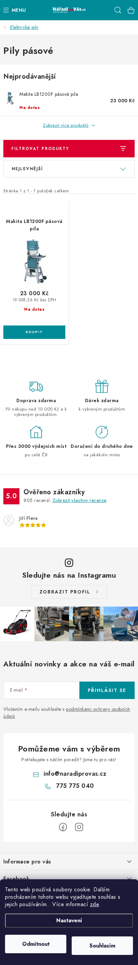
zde (94, 904)
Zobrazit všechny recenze (80, 500)
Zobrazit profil (65, 591)
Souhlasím (102, 946)
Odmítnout (36, 944)
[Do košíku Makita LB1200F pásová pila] (34, 332)
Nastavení (69, 920)
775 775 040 (75, 785)
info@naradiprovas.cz (75, 773)
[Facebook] (63, 827)
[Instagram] (79, 827)
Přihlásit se (107, 690)
